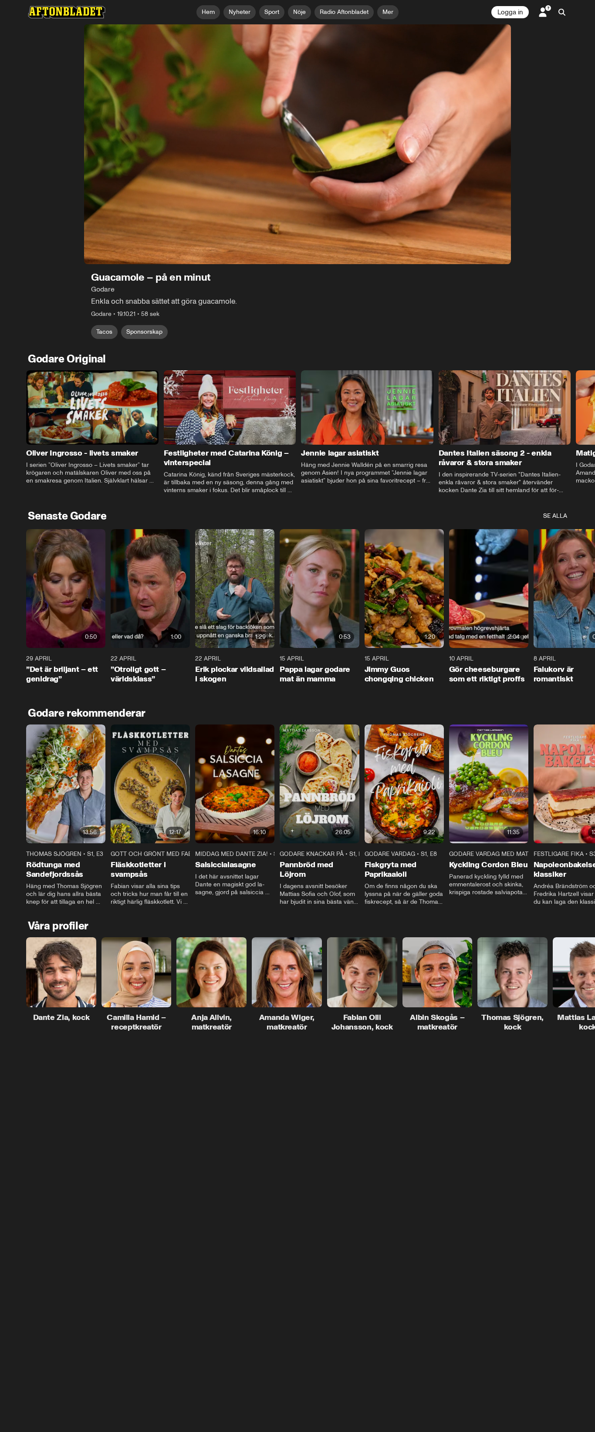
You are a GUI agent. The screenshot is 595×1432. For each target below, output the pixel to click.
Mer (387, 12)
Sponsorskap (144, 331)
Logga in (510, 12)
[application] (297, 144)
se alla (555, 516)
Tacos (104, 331)
